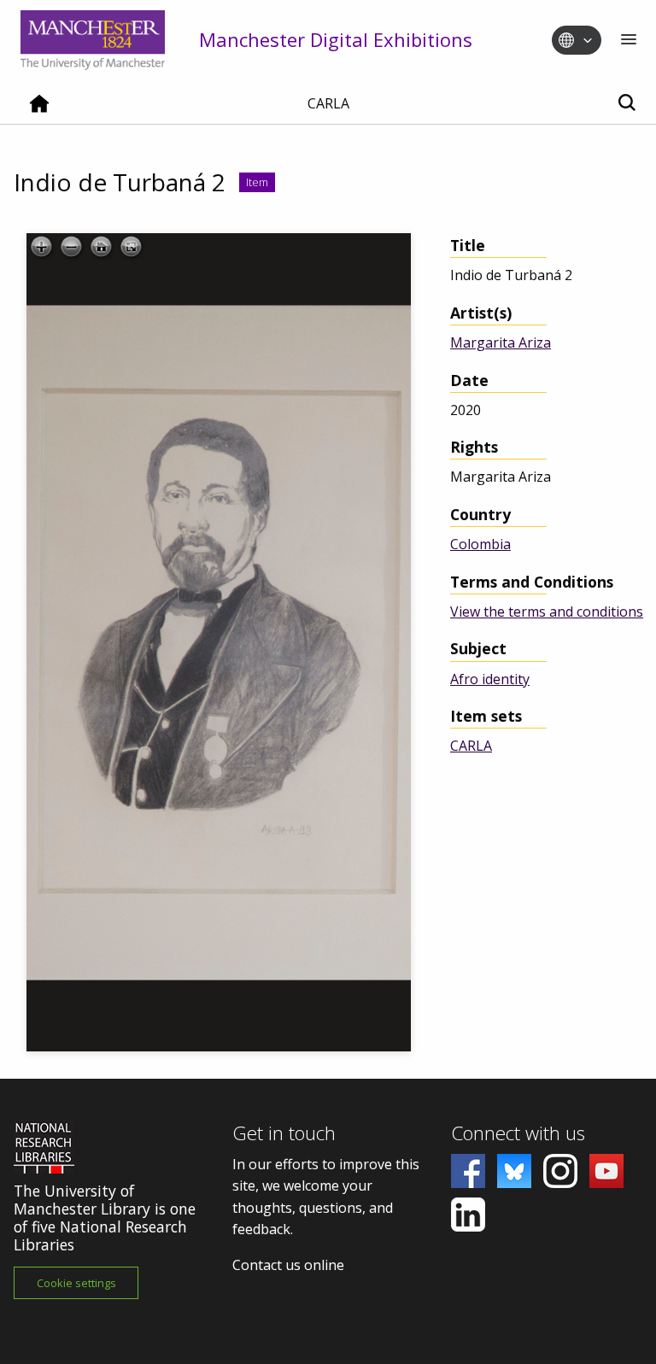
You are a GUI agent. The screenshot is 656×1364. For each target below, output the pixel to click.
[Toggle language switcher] (587, 41)
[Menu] (628, 41)
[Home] (39, 110)
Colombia (480, 544)
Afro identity (490, 679)
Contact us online (288, 1265)
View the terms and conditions (546, 611)
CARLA (471, 745)
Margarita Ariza (500, 342)
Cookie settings (76, 1283)
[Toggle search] (626, 104)
